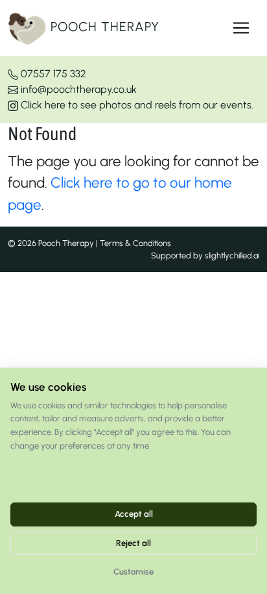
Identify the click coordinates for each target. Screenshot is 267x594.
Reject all (133, 543)
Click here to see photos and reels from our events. (135, 105)
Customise (133, 571)
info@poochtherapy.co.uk (77, 89)
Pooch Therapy (103, 26)
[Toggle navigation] (241, 28)
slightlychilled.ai (232, 255)
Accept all (134, 514)
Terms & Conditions (135, 243)
